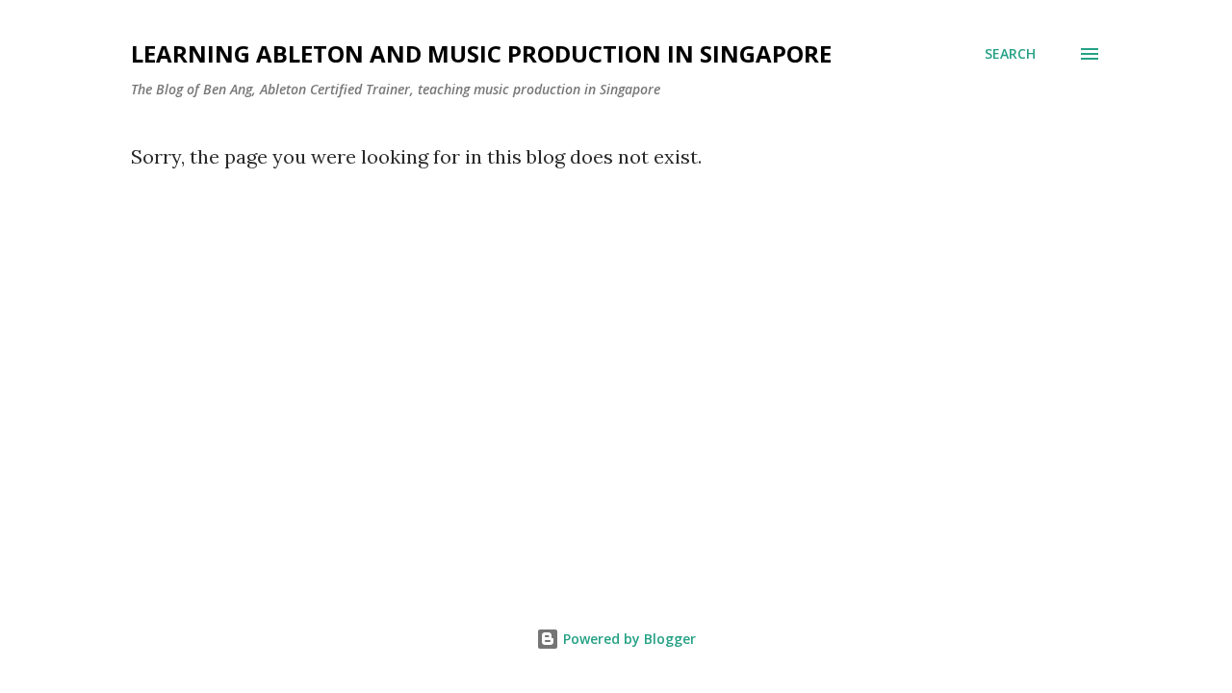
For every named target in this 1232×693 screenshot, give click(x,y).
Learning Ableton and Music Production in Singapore (481, 53)
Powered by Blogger (627, 638)
